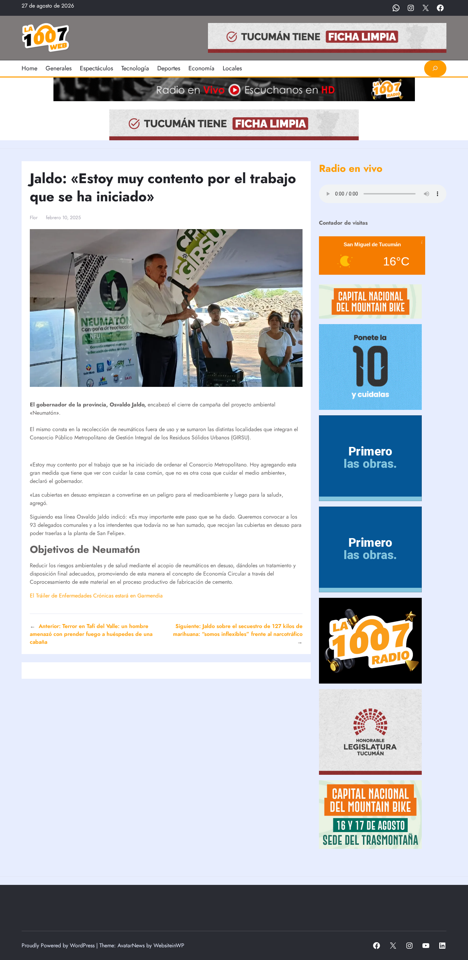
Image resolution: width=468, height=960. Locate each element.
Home (29, 68)
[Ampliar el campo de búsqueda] (435, 68)
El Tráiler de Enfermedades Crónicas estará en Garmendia (96, 596)
